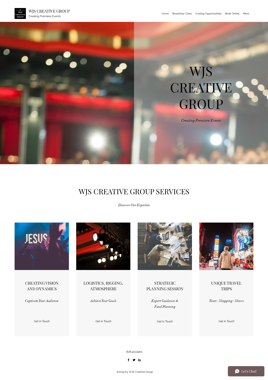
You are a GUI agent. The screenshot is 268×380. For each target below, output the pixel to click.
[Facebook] (128, 360)
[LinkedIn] (139, 360)
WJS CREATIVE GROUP (49, 11)
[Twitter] (134, 360)
